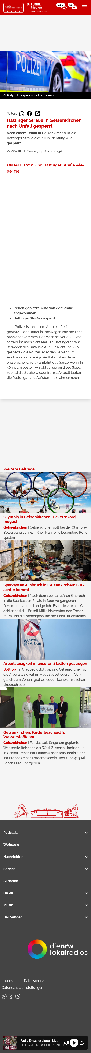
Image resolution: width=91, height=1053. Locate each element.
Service (9, 869)
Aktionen (10, 881)
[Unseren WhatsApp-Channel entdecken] (4, 996)
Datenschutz (34, 981)
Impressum (11, 981)
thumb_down (66, 1042)
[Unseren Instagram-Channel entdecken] (17, 996)
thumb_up (81, 1042)
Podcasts (10, 833)
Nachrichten (13, 857)
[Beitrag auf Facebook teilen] (29, 113)
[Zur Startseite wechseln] (13, 8)
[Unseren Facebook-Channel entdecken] (11, 996)
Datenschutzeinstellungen (22, 988)
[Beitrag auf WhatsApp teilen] (21, 113)
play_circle (74, 1043)
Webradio (11, 845)
